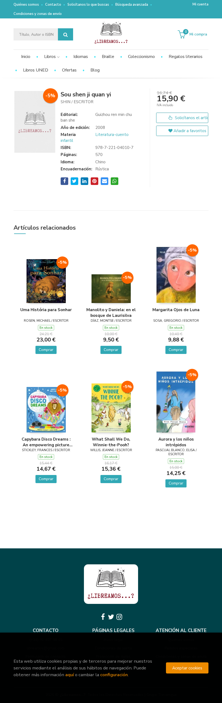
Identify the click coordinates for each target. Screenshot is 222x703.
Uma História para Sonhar (46, 310)
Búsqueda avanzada (131, 4)
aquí (69, 675)
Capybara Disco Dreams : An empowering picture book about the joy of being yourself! (46, 442)
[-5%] (46, 280)
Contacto (53, 4)
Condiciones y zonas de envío (38, 13)
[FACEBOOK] (103, 617)
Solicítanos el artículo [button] (191, 118)
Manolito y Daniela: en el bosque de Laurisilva (111, 312)
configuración (114, 675)
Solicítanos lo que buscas (88, 4)
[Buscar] (65, 34)
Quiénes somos (26, 4)
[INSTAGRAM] (119, 617)
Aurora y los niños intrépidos (176, 442)
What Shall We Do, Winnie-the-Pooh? (111, 442)
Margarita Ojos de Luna (176, 310)
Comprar (46, 349)
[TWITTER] (111, 617)
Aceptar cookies (187, 668)
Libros (50, 57)
